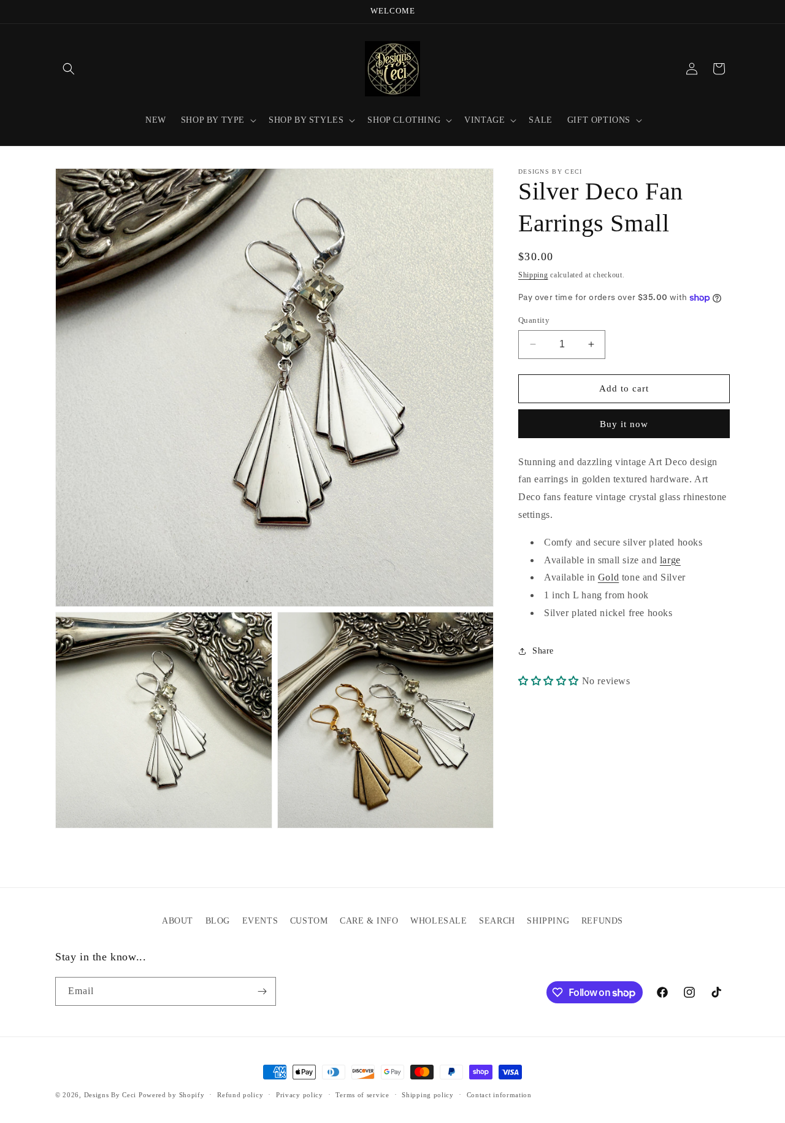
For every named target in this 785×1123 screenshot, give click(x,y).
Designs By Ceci (110, 1094)
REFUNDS (602, 920)
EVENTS (260, 920)
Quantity (534, 320)
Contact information (499, 1094)
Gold (608, 578)
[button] (68, 68)
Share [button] (543, 650)
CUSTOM (309, 920)
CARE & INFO (369, 920)
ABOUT (177, 920)
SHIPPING (548, 920)
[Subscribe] (261, 991)
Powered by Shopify (172, 1094)
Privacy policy (299, 1094)
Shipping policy (428, 1094)
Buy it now (624, 424)
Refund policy (240, 1094)
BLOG (217, 920)
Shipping (533, 275)
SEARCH (497, 920)
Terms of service (362, 1094)
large (670, 560)
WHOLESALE (438, 920)
